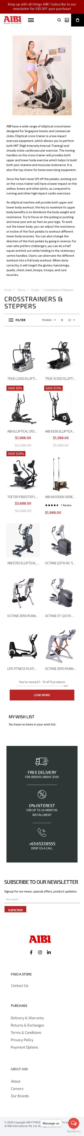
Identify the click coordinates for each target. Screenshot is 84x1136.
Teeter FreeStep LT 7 (23, 497)
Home (8, 290)
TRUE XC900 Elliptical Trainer (61, 378)
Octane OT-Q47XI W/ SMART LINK (61, 616)
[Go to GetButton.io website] (74, 1131)
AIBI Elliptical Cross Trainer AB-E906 (23, 431)
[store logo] (12, 20)
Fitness (21, 290)
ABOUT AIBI (19, 1068)
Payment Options (24, 1047)
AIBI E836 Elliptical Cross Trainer (61, 431)
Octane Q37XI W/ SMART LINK (61, 563)
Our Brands (20, 1096)
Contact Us (19, 985)
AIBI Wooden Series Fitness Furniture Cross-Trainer (61, 497)
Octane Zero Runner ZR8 (61, 668)
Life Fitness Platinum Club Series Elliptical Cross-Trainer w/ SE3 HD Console (23, 668)
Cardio (35, 290)
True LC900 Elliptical (23, 378)
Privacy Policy (22, 1040)
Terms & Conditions (26, 1032)
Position (47, 320)
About (15, 1081)
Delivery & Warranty (27, 1018)
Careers (17, 1088)
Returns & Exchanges (27, 1025)
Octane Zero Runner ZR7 (23, 616)
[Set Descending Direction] (62, 320)
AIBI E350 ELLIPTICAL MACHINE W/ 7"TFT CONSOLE (23, 563)
